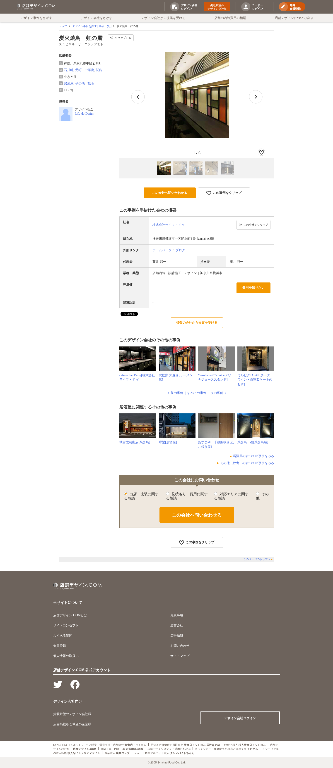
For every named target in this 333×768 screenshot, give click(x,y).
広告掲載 (176, 635)
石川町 (68, 70)
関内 (99, 70)
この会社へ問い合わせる (169, 192)
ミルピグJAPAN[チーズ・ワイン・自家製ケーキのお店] (255, 380)
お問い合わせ (179, 645)
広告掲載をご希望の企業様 (72, 724)
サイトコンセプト (66, 625)
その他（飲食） (86, 83)
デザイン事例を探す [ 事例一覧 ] (91, 26)
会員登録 (59, 645)
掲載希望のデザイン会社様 (217, 6)
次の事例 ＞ (218, 393)
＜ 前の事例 (174, 393)
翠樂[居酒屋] (168, 442)
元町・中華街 (84, 70)
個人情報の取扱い (66, 655)
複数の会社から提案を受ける (196, 322)
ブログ (180, 250)
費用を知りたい (253, 287)
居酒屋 (68, 83)
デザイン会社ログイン (240, 718)
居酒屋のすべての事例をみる (253, 456)
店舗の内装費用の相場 (230, 17)
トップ (63, 26)
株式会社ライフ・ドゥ (168, 225)
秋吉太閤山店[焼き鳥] (134, 442)
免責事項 (176, 615)
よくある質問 (62, 635)
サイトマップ (179, 655)
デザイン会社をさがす (96, 17)
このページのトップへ (258, 559)
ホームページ (161, 250)
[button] (256, 97)
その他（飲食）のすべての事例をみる (247, 463)
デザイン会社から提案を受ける (163, 17)
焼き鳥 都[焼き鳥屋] (252, 442)
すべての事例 (196, 393)
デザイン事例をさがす (36, 17)
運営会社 (176, 625)
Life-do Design (84, 113)
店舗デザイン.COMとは (70, 615)
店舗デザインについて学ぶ (294, 17)
